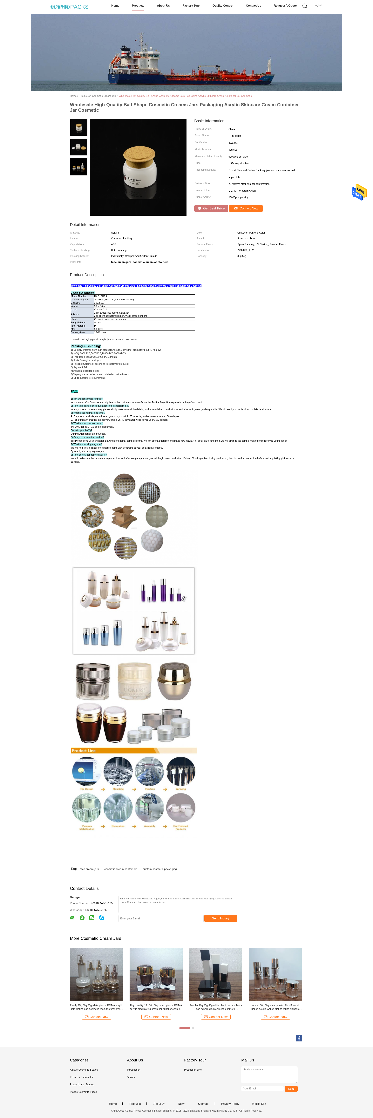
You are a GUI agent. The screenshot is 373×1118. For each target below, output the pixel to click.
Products (138, 5)
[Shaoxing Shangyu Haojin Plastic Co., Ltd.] (69, 7)
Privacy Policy (230, 1103)
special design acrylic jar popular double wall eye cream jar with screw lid (96, 1007)
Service (131, 1077)
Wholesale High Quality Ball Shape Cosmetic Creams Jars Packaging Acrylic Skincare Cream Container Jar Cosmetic (185, 95)
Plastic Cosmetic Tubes (83, 1091)
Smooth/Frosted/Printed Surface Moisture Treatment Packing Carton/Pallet (156, 1007)
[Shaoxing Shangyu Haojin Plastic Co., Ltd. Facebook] (299, 1038)
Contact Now (248, 208)
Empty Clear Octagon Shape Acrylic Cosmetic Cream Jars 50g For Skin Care (275, 1007)
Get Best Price (213, 208)
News (181, 1103)
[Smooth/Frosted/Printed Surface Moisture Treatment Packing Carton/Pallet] (156, 974)
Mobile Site (259, 1103)
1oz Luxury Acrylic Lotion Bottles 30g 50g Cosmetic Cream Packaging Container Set (216, 1007)
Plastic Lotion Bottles (82, 1084)
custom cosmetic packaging (160, 868)
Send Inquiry (220, 918)
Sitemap (203, 1103)
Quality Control (223, 5)
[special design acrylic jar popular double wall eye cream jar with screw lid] (96, 974)
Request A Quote (285, 5)
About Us (163, 5)
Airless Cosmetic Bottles (84, 1069)
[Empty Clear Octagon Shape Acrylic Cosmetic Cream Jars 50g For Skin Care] (275, 974)
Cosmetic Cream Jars (82, 1077)
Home (115, 5)
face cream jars (89, 868)
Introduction (133, 1069)
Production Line (193, 1069)
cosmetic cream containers (120, 868)
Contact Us (253, 5)
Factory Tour (191, 5)
